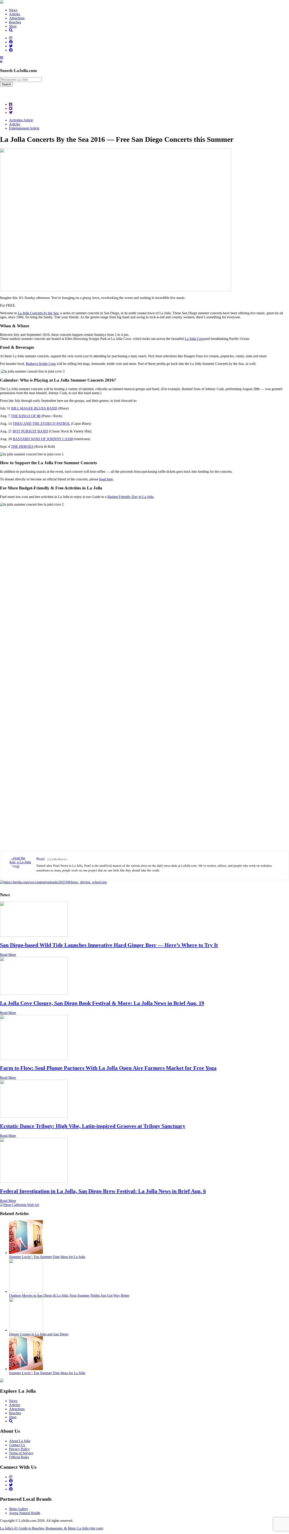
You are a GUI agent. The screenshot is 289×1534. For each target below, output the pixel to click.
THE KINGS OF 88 (25, 416)
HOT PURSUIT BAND (30, 431)
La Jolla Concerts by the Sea (38, 313)
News (13, 10)
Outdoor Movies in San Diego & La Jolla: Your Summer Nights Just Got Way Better (69, 1295)
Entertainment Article (24, 128)
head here (106, 479)
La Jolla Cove (195, 339)
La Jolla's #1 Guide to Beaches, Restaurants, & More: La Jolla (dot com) (51, 1528)
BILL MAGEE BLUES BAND (34, 408)
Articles (14, 14)
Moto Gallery (18, 1509)
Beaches (15, 22)
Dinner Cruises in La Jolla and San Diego (38, 1334)
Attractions (17, 18)
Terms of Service (21, 1453)
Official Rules (19, 1457)
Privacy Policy (19, 1449)
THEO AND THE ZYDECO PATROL (41, 423)
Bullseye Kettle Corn (41, 364)
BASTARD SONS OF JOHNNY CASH (42, 439)
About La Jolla (19, 1441)
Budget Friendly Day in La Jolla (130, 497)
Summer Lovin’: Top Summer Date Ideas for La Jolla (47, 1257)
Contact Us (17, 1445)
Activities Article (21, 120)
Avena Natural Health (24, 1513)
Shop (12, 26)
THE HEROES (22, 446)
